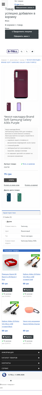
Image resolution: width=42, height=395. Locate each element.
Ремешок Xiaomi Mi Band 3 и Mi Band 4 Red (9, 276)
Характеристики (9, 213)
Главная (4, 60)
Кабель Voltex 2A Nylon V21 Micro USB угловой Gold (31, 276)
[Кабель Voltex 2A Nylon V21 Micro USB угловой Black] (10, 310)
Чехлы (22, 60)
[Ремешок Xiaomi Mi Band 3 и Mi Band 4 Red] (10, 262)
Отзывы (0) (7, 217)
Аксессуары (14, 60)
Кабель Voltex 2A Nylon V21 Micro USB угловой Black (10, 323)
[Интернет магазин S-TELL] (12, 51)
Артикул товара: (10, 164)
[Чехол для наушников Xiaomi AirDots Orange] (32, 310)
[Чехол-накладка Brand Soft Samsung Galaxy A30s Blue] (9, 198)
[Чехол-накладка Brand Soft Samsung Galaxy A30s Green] (8, 106)
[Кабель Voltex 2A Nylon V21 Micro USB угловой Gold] (32, 262)
